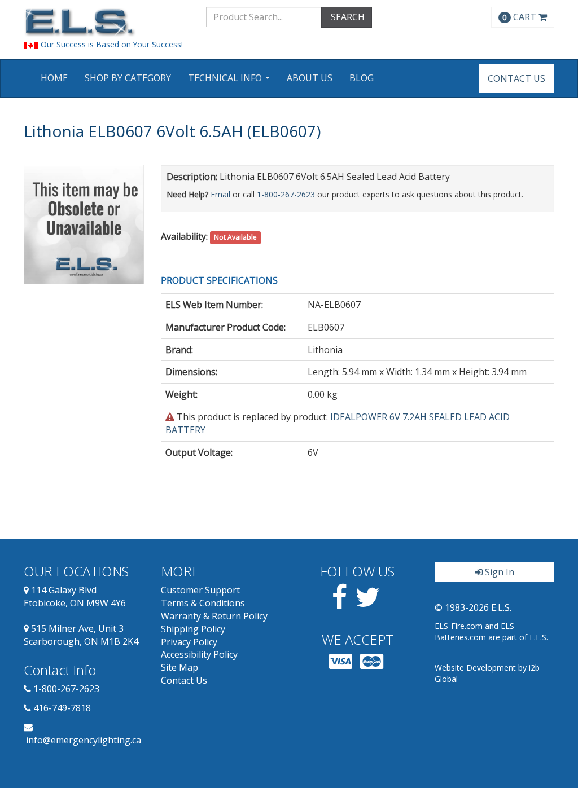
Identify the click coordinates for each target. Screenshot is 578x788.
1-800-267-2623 (286, 194)
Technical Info (230, 81)
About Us (309, 78)
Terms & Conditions (203, 603)
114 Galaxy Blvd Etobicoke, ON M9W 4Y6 (75, 596)
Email (220, 194)
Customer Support (200, 590)
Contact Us (516, 78)
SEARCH (347, 17)
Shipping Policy (193, 629)
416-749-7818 (62, 708)
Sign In (498, 572)
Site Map (179, 667)
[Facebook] (339, 603)
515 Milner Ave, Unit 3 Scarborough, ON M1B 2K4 (81, 635)
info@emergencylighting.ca (83, 740)
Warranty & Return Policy (214, 616)
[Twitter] (367, 603)
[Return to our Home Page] (106, 22)
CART (520, 17)
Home (54, 78)
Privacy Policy (189, 642)
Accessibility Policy (199, 654)
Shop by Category (128, 78)
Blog (361, 78)
